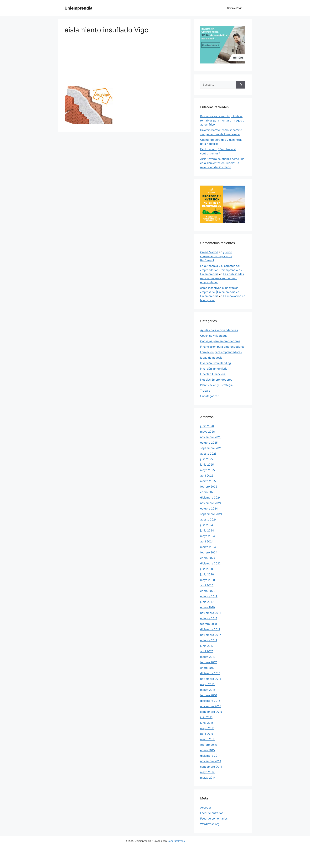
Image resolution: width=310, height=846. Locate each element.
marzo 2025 (208, 481)
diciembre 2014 (210, 755)
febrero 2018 (208, 623)
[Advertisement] (124, 62)
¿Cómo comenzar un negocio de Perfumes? (216, 256)
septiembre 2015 (211, 711)
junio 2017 (206, 645)
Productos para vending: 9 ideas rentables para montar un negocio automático (222, 120)
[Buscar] (240, 85)
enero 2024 (207, 558)
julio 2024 (206, 525)
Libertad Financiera (213, 374)
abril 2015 (206, 733)
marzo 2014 (208, 777)
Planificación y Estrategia (216, 385)
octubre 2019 (208, 596)
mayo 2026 (207, 431)
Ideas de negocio (211, 357)
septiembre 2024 (211, 514)
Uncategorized (209, 396)
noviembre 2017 (210, 634)
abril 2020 (206, 585)
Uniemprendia (79, 8)
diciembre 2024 (210, 497)
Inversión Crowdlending (215, 363)
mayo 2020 (207, 580)
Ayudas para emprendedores (219, 330)
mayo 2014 (207, 772)
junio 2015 (206, 722)
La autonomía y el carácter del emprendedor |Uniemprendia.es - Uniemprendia (222, 270)
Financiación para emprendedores (222, 346)
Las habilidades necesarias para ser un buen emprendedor (222, 278)
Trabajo (205, 390)
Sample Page (234, 8)
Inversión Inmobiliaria (213, 368)
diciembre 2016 (210, 673)
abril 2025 (206, 475)
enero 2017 (207, 667)
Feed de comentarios (214, 818)
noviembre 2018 (210, 613)
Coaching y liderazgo (213, 335)
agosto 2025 (208, 453)
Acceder (205, 807)
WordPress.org (209, 824)
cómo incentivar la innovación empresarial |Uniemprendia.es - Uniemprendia (220, 292)
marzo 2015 (207, 739)
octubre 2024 (209, 508)
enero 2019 (207, 607)
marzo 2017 (207, 656)
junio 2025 (207, 464)
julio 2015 (206, 717)
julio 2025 (206, 459)
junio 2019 (207, 602)
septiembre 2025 (211, 448)
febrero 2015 (208, 744)
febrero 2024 (208, 552)
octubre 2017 (208, 640)
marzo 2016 (208, 689)
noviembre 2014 (210, 761)
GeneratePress (176, 840)
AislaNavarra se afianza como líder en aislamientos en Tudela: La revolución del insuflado (222, 163)
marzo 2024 (208, 547)
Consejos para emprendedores (220, 341)
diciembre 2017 (210, 629)
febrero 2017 (208, 662)
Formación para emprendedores (221, 352)
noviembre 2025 (210, 437)
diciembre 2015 (210, 700)
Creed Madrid (209, 252)
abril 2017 (206, 651)
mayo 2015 (207, 728)
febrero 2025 (208, 486)
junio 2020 (207, 574)
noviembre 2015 (210, 706)
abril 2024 (206, 541)
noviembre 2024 (211, 503)
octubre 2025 (209, 442)
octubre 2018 (208, 618)
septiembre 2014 (211, 766)
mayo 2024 (207, 536)
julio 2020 (206, 569)
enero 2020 (207, 591)
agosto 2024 (208, 519)
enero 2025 (207, 492)
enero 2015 (207, 750)
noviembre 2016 (210, 678)
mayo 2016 (207, 684)
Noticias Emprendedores (216, 379)
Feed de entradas (211, 813)
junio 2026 (207, 426)
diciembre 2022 (210, 563)
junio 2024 (207, 530)
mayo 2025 (207, 470)
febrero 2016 (208, 695)
